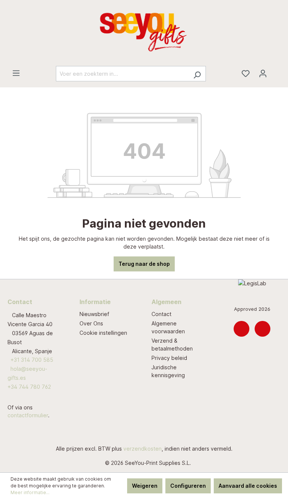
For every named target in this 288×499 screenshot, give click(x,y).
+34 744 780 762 (29, 387)
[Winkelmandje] (276, 71)
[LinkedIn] (241, 329)
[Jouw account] (263, 73)
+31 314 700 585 (31, 360)
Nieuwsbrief (94, 314)
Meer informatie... (30, 492)
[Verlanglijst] (245, 73)
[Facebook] (262, 329)
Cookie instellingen (103, 333)
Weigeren (145, 486)
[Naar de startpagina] (144, 33)
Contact (161, 314)
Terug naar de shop (144, 264)
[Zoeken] (197, 73)
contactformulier (28, 415)
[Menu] (16, 73)
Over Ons (91, 323)
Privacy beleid (169, 358)
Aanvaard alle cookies (248, 486)
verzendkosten (142, 448)
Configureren (188, 486)
